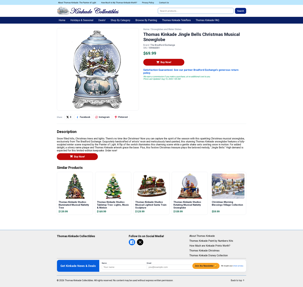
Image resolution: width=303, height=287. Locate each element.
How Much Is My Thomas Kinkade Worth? (119, 3)
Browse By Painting (146, 20)
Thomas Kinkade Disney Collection (208, 255)
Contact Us (164, 3)
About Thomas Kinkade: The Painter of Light (77, 3)
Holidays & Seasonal (81, 20)
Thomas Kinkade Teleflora (176, 20)
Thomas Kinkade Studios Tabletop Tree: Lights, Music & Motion (113, 205)
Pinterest (123, 117)
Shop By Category (120, 20)
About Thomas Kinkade (202, 235)
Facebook (85, 117)
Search (240, 11)
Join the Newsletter (206, 266)
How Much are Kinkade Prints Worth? (209, 245)
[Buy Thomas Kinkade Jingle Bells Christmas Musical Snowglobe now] (97, 107)
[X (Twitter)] (140, 242)
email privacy (238, 266)
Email (149, 263)
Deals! (102, 20)
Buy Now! (165, 62)
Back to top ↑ (238, 280)
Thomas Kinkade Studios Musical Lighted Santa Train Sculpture (150, 205)
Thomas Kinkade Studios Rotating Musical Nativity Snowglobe (187, 205)
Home (62, 20)
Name (104, 263)
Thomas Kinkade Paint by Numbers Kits (211, 240)
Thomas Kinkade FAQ (207, 20)
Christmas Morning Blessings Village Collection (227, 203)
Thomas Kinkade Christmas (204, 250)
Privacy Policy (148, 3)
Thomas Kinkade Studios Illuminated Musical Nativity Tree (74, 205)
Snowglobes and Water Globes (166, 29)
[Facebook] (132, 242)
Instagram (104, 117)
